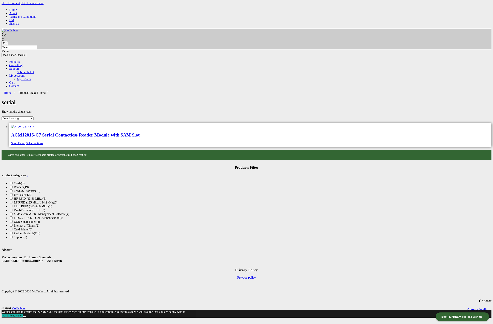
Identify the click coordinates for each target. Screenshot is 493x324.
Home (13, 9)
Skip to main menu (32, 3)
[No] (24, 316)
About (13, 13)
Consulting (16, 65)
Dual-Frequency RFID (29, 210)
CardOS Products (27, 191)
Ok (4, 315)
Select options (34, 143)
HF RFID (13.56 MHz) (30, 198)
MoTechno (18, 308)
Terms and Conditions (22, 16)
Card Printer (23, 229)
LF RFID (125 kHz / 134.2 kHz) (35, 202)
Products (14, 61)
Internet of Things (26, 225)
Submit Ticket (25, 72)
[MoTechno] (10, 30)
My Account (16, 75)
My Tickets (24, 79)
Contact (14, 86)
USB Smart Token (27, 221)
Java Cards (23, 194)
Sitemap (14, 23)
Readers (21, 187)
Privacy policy (246, 277)
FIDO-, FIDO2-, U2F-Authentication (38, 217)
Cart (11, 82)
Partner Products (27, 233)
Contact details (477, 309)
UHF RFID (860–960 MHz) (33, 206)
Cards (19, 183)
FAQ (12, 20)
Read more (15, 315)
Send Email (18, 143)
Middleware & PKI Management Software (41, 214)
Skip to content (11, 3)
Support (14, 68)
